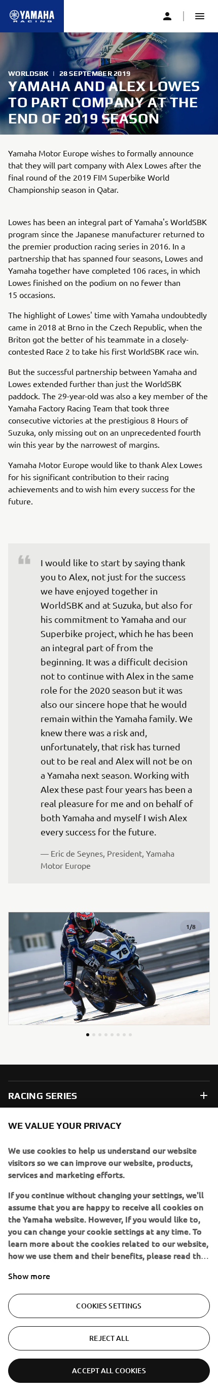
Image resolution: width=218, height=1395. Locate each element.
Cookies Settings (108, 1306)
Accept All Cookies (109, 1370)
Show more (29, 1275)
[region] (109, 1251)
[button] (200, 16)
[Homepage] (32, 16)
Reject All (108, 1338)
